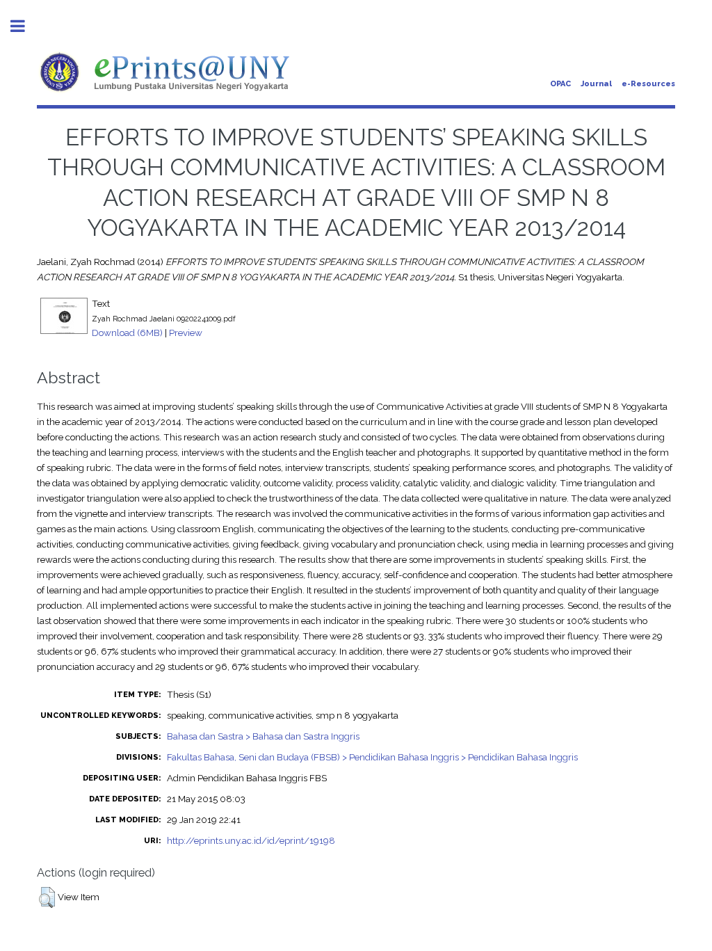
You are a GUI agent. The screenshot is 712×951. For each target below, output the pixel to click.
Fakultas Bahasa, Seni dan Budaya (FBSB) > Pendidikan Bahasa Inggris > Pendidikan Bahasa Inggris (372, 756)
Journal (596, 83)
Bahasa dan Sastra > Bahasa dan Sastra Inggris (263, 736)
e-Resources (648, 83)
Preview (185, 332)
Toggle (25, 26)
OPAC (560, 83)
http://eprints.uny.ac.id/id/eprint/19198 (251, 840)
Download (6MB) (127, 332)
